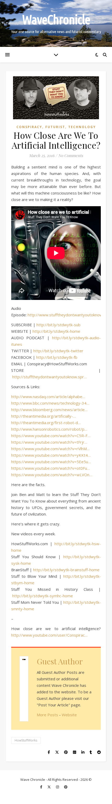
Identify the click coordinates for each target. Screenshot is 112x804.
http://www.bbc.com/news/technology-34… (50, 403)
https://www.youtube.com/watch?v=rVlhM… (50, 448)
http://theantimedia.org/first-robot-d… (46, 422)
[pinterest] (65, 787)
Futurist (55, 127)
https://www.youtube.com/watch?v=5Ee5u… (51, 461)
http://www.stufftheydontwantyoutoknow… (66, 314)
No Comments (70, 155)
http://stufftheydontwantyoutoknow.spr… (49, 376)
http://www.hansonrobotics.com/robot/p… (49, 429)
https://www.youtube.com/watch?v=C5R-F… (50, 435)
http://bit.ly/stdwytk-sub (58, 324)
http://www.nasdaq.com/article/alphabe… (48, 396)
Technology (82, 127)
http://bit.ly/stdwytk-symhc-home (42, 595)
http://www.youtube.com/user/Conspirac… (49, 635)
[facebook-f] (41, 787)
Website (69, 714)
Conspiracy (29, 127)
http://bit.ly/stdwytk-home (56, 331)
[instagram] (58, 787)
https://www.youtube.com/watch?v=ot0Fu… (50, 468)
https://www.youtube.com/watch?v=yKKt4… (51, 455)
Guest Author (60, 661)
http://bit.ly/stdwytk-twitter (58, 350)
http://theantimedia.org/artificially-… (43, 416)
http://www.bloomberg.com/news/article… (49, 409)
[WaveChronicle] (56, 23)
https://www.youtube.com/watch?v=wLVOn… (51, 474)
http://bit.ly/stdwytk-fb (56, 357)
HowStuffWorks (26, 740)
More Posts (47, 714)
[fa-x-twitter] (49, 787)
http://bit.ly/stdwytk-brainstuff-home (66, 569)
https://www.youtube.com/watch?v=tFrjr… (49, 442)
